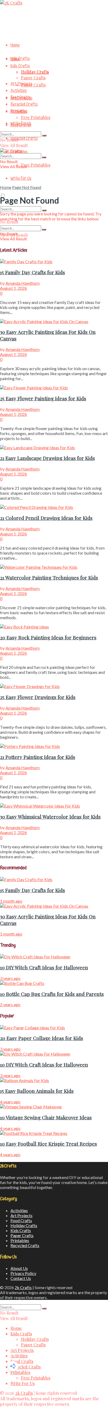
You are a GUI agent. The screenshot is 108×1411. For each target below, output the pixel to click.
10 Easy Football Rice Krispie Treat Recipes (48, 1143)
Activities (18, 90)
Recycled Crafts (24, 138)
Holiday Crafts (35, 72)
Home (15, 45)
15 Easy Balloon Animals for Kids (37, 1091)
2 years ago (10, 1004)
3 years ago (10, 978)
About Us (19, 1268)
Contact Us (20, 1278)
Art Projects (21, 83)
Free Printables (35, 165)
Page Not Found (26, 187)
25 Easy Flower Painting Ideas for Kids (43, 398)
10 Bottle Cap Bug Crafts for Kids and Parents (52, 994)
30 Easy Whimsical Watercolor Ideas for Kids (50, 816)
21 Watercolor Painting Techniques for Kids (49, 577)
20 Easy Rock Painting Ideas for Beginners (48, 637)
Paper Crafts (33, 84)
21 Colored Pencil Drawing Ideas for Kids (46, 518)
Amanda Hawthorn (23, 283)
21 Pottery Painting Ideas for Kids (37, 757)
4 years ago (10, 1101)
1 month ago (11, 900)
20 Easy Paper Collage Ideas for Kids (41, 1038)
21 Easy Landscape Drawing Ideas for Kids (47, 458)
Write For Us (20, 178)
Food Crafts (20, 97)
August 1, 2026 (13, 288)
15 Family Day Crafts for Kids (32, 272)
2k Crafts (23, 1287)
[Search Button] (44, 210)
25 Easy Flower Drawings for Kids (37, 697)
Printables (19, 111)
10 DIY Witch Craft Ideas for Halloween (44, 967)
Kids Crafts (20, 58)
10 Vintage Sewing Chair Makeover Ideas (46, 1117)
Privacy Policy (23, 1273)
